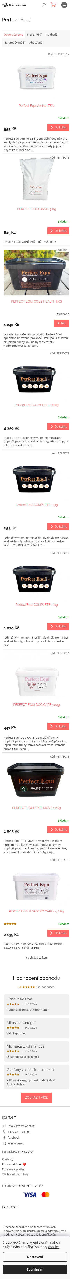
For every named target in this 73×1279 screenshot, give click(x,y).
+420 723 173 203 (19, 1132)
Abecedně (35, 42)
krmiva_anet (16, 1143)
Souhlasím (35, 1269)
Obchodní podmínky (15, 1174)
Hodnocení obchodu (36, 978)
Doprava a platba (13, 1169)
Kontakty (7, 1159)
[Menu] (64, 5)
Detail (61, 323)
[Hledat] (44, 5)
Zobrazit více (36, 1097)
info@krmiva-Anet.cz (21, 1126)
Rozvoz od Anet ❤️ (14, 1164)
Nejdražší (52, 34)
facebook (13, 1137)
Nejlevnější (34, 34)
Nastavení (35, 1257)
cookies (53, 1247)
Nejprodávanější (14, 42)
